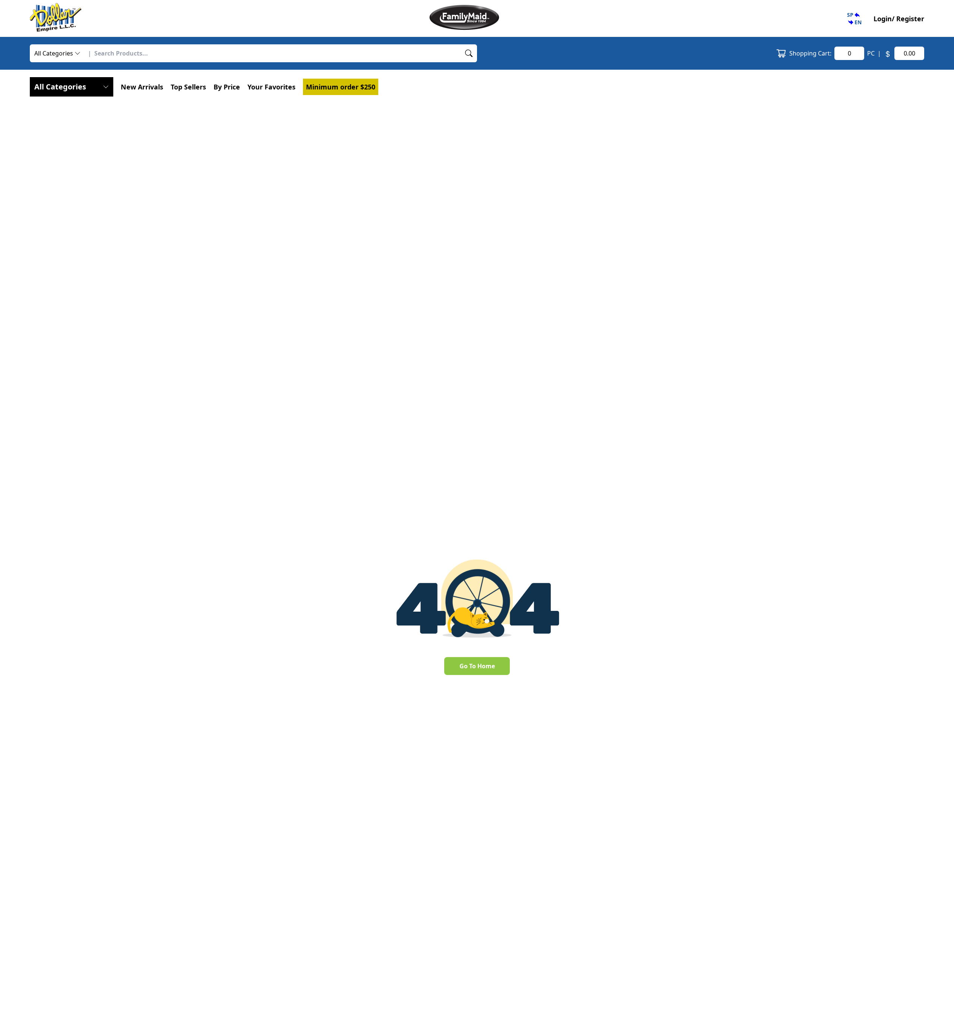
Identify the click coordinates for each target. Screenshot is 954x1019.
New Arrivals (142, 86)
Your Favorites (271, 86)
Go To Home (477, 666)
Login (883, 18)
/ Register (908, 18)
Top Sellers (188, 86)
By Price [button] (227, 86)
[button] (854, 18)
